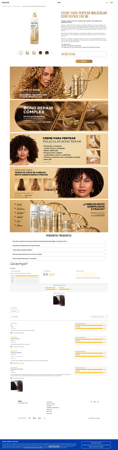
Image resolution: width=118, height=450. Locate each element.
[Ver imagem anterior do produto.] (17, 52)
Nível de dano (18, 195)
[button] (21, 52)
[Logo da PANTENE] (5, 3)
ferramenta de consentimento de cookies (33, 447)
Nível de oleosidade (20, 197)
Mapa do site (49, 409)
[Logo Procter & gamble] (29, 418)
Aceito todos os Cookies (96, 443)
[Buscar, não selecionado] (107, 3)
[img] (28, 195)
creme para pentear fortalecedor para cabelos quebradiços (34, 6)
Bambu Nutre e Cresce (22, 402)
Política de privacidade (54, 446)
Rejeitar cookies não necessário (96, 446)
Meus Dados (49, 411)
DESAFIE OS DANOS (29, 90)
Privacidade (49, 405)
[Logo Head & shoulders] (34, 418)
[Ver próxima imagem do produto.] (52, 52)
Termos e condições (51, 403)
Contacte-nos (49, 402)
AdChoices (49, 413)
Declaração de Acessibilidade (53, 407)
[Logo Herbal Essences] (39, 418)
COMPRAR (84, 61)
